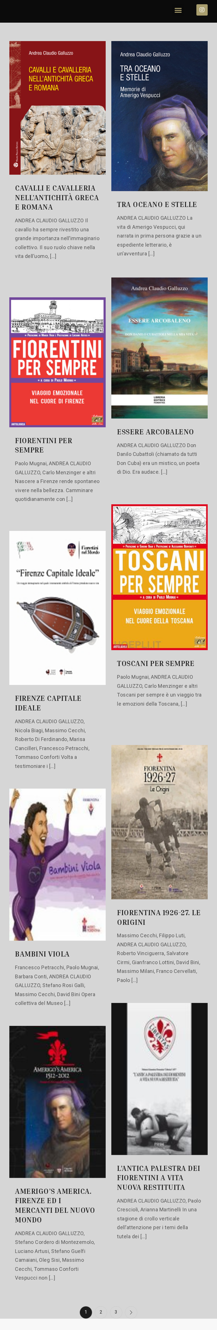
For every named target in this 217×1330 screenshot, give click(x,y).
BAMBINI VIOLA (42, 953)
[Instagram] (202, 10)
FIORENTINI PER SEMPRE (43, 445)
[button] (178, 10)
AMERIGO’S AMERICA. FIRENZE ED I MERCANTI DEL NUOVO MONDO (55, 1205)
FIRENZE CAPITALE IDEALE (48, 703)
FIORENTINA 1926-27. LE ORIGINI (159, 917)
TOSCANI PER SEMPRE (155, 663)
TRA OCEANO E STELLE (157, 204)
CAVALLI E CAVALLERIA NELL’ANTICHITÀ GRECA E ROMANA (57, 197)
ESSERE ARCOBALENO (155, 431)
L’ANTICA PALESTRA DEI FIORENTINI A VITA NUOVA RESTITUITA (158, 1178)
